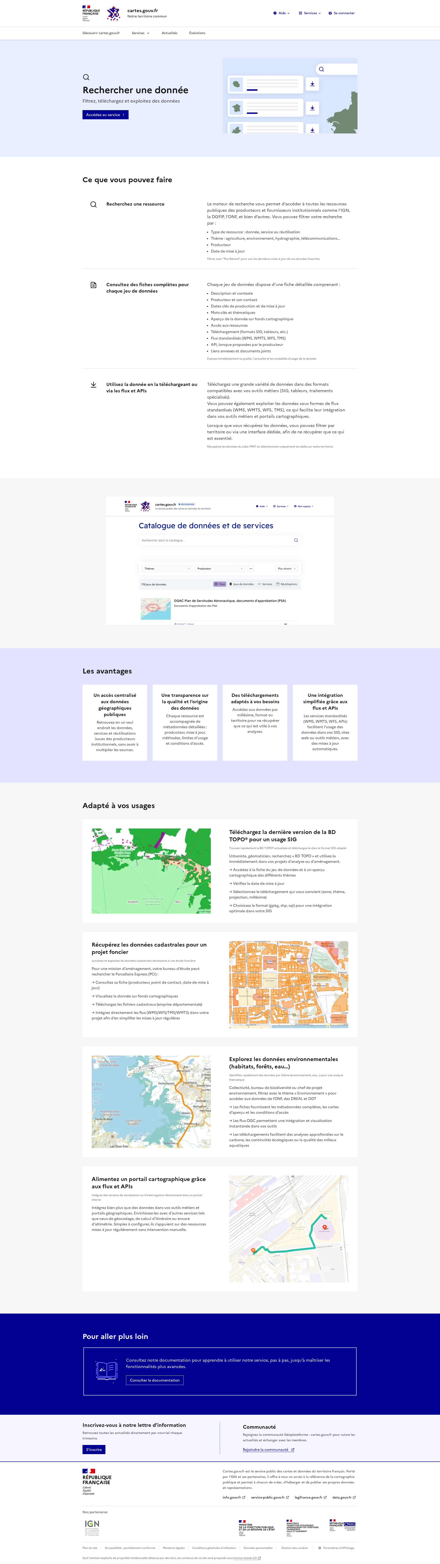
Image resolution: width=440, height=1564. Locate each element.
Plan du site (89, 1548)
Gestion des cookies (294, 1548)
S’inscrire (94, 1449)
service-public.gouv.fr (268, 1497)
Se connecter (344, 13)
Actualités (169, 33)
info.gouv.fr (232, 1497)
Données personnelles (258, 1548)
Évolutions (197, 33)
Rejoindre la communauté (266, 1449)
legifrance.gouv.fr (308, 1497)
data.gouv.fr (342, 1497)
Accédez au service (103, 114)
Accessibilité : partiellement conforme (130, 1548)
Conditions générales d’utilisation (214, 1548)
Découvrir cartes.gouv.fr (101, 33)
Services (310, 13)
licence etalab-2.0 (245, 1558)
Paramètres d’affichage (338, 1548)
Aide (282, 13)
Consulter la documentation (155, 1380)
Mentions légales (174, 1548)
